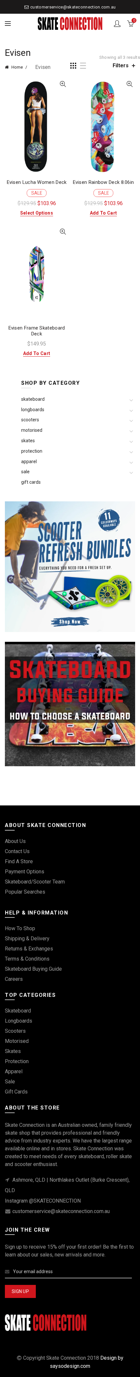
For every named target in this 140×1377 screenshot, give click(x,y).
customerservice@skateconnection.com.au (73, 7)
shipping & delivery (27, 938)
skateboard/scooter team (35, 882)
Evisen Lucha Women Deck (37, 182)
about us (15, 841)
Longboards (32, 409)
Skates (28, 440)
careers (14, 979)
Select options (36, 213)
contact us (17, 851)
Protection (31, 451)
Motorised (31, 430)
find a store (19, 861)
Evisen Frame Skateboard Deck (36, 331)
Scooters (30, 419)
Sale (25, 471)
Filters (121, 65)
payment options (24, 871)
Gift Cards (31, 482)
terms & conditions (27, 959)
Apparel (29, 461)
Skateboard (33, 399)
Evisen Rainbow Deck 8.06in (103, 182)
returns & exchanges (29, 949)
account (117, 23)
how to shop (20, 928)
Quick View (62, 84)
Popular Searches (25, 892)
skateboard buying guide (33, 969)
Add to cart (103, 213)
